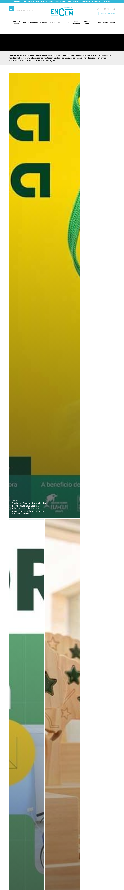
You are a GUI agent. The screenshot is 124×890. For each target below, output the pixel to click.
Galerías (112, 23)
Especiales (97, 23)
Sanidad (26, 23)
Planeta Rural (87, 23)
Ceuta (37, 1)
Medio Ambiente (76, 23)
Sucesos (65, 23)
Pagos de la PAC (60, 1)
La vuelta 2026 (96, 1)
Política (105, 23)
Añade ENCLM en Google (107, 13)
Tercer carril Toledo (46, 1)
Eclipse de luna (85, 1)
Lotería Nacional (73, 1)
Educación (43, 23)
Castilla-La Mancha (16, 23)
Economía (34, 23)
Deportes (58, 23)
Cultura (50, 23)
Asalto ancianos (28, 1)
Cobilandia (106, 1)
